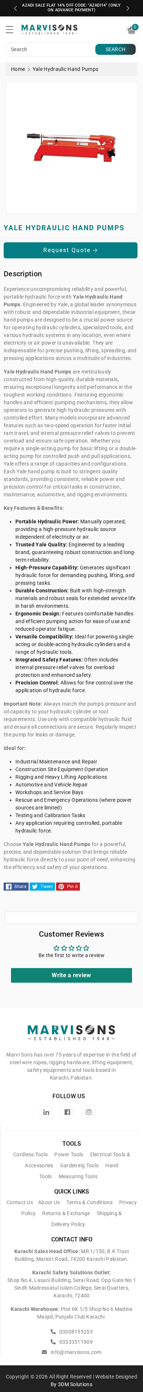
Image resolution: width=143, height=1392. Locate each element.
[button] (13, 31)
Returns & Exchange (66, 1213)
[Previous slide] (15, 8)
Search (116, 49)
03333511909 (75, 1342)
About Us (49, 1202)
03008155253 (75, 1332)
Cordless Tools (30, 1154)
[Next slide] (128, 8)
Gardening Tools (79, 1165)
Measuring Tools (78, 1176)
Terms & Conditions (89, 1202)
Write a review (71, 975)
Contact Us (20, 1202)
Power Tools (68, 1154)
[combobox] (51, 49)
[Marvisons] (71, 1036)
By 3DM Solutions (71, 1384)
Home (18, 69)
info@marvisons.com (75, 1352)
